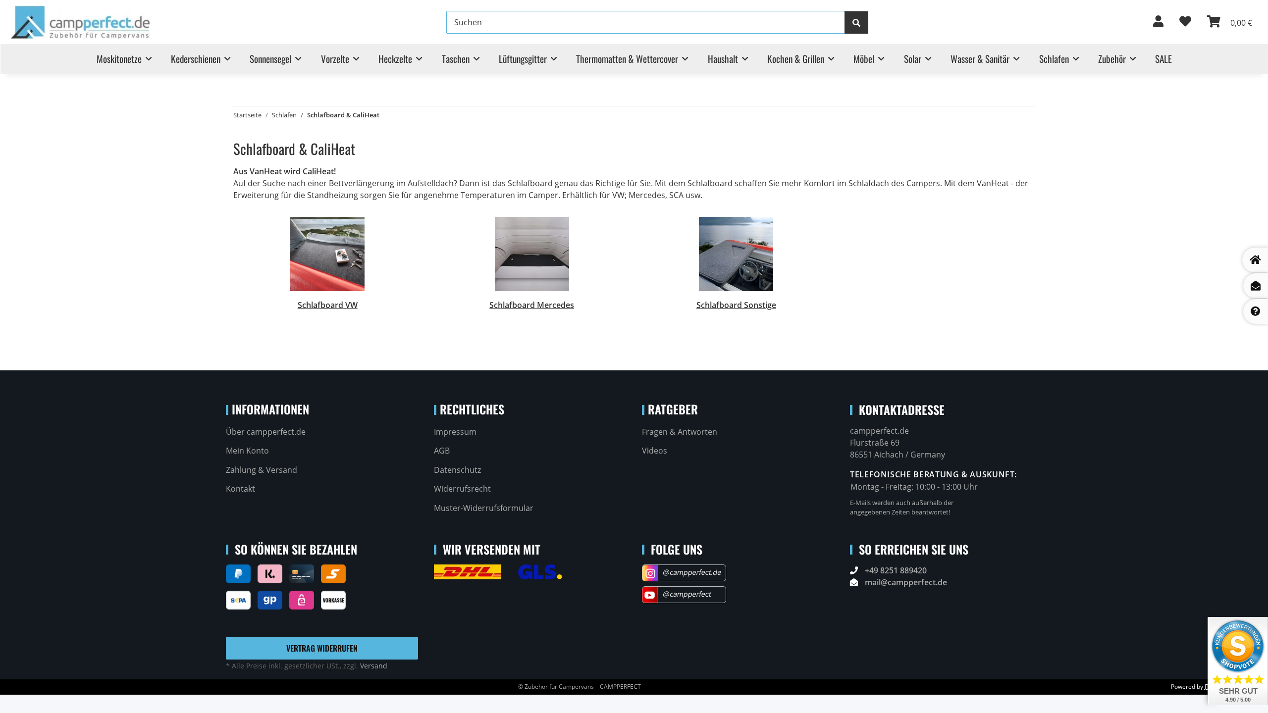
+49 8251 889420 (896, 570)
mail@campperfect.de (906, 582)
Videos (654, 450)
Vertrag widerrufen (322, 648)
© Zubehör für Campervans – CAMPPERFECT (579, 686)
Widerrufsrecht (462, 488)
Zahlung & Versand (261, 469)
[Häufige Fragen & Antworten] (1255, 311)
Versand (373, 665)
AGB (442, 450)
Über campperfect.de (266, 431)
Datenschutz (457, 469)
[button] (1158, 22)
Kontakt (240, 488)
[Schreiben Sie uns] (1255, 285)
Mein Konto (247, 450)
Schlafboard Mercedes (531, 305)
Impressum (455, 431)
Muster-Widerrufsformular (483, 508)
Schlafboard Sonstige (736, 305)
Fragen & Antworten (679, 431)
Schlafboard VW (328, 305)
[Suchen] (856, 22)
